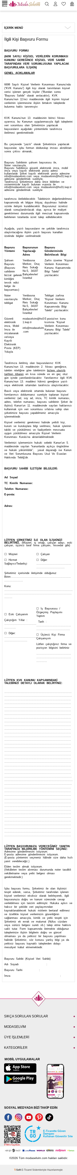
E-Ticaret (27, 1169)
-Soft (18, 1169)
